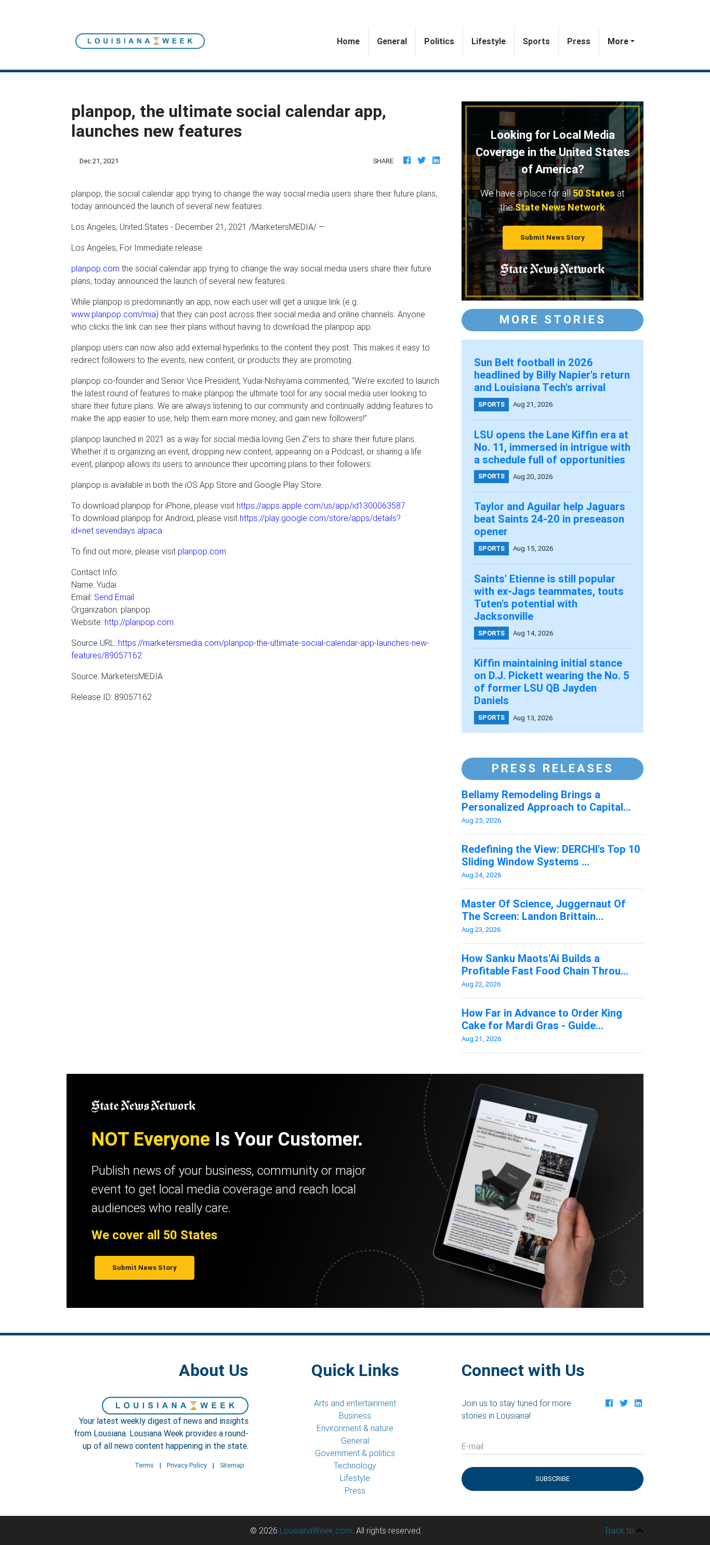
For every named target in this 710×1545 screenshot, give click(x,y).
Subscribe (552, 1478)
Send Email (114, 597)
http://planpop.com (139, 622)
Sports (536, 41)
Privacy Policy (187, 1465)
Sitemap (232, 1465)
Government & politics (355, 1453)
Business (355, 1415)
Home (352, 40)
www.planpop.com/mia (113, 314)
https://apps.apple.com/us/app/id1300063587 (320, 505)
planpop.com (95, 268)
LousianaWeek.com (316, 1530)
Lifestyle (488, 41)
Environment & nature (355, 1428)
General (392, 41)
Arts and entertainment (355, 1403)
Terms (144, 1465)
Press (578, 41)
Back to (621, 1530)
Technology (355, 1465)
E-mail (472, 1446)
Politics (439, 41)
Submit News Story (552, 237)
